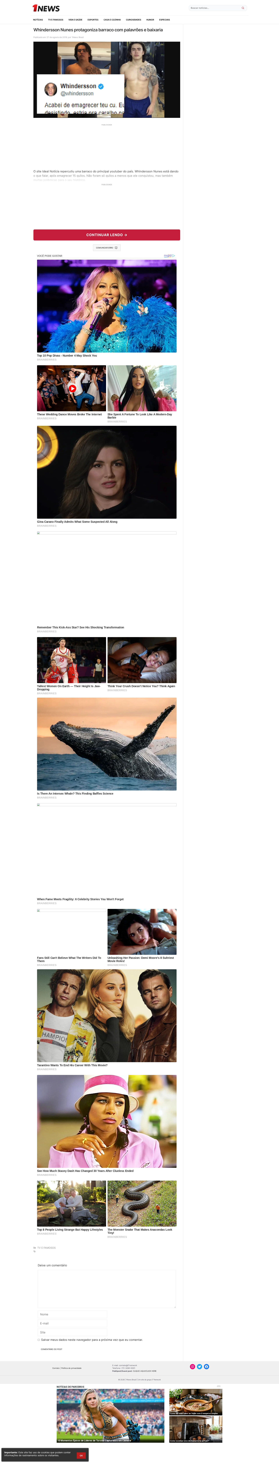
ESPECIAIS (164, 19)
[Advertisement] (106, 146)
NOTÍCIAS (38, 19)
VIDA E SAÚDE (75, 19)
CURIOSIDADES (133, 19)
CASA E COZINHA (112, 19)
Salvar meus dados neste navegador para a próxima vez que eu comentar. (92, 1340)
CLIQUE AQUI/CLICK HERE (145, 1371)
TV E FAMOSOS (55, 19)
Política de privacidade (71, 1368)
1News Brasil (78, 37)
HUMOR (150, 19)
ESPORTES (93, 19)
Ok (81, 1455)
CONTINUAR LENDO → (106, 235)
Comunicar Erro (104, 248)
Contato (56, 1368)
